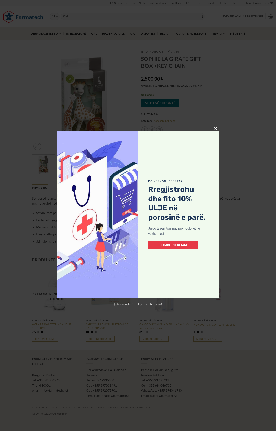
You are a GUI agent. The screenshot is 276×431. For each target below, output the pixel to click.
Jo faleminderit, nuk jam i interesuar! (138, 304)
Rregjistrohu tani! (173, 245)
